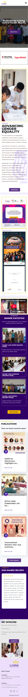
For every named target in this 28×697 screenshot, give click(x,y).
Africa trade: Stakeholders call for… (12, 503)
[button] (13, 619)
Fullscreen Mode (6, 230)
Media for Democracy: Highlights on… (11, 461)
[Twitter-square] (14, 691)
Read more (8, 467)
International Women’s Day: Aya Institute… (13, 544)
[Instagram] (17, 691)
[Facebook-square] (11, 691)
